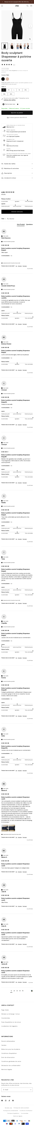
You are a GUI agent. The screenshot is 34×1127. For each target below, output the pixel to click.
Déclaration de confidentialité (10, 1065)
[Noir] (3, 79)
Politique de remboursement (21, 1108)
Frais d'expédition (13, 70)
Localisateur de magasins (9, 1026)
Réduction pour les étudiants (10, 1049)
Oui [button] (16, 266)
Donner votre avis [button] (17, 212)
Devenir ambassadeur (8, 1041)
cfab (11, 1108)
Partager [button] (25, 266)
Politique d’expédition (13, 1113)
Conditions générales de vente (11, 1061)
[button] (2, 6)
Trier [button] (3, 218)
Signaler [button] (20, 266)
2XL (26, 90)
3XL (4, 94)
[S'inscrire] (31, 1090)
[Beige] (7, 79)
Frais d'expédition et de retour (11, 1022)
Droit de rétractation (8, 1057)
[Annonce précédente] (2, 2)
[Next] (30, 26)
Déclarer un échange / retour (10, 1014)
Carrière (3, 1045)
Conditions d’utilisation (26, 1110)
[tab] (21, 225)
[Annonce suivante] (32, 2)
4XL (11, 94)
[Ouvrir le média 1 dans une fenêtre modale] (30, 39)
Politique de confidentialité (10, 1110)
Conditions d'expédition (9, 1053)
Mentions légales (6, 1069)
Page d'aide (5, 1010)
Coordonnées (5, 1018)
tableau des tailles (10, 100)
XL (19, 90)
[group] (17, 192)
